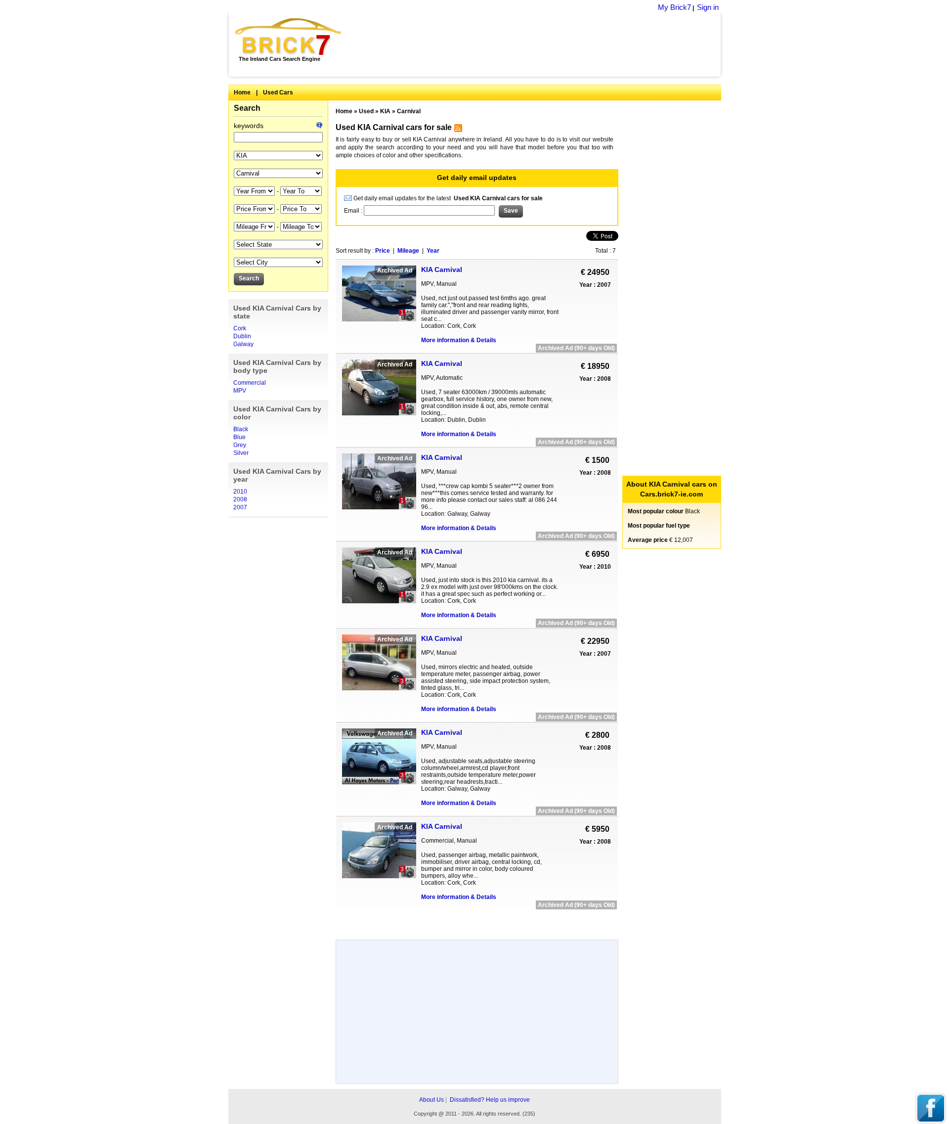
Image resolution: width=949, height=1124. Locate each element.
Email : (354, 210)
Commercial (249, 382)
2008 (240, 499)
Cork (239, 328)
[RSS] (457, 130)
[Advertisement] (536, 44)
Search (247, 108)
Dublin (242, 336)
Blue (239, 437)
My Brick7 (674, 7)
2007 (240, 507)
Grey (239, 445)
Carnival (409, 111)
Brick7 (289, 36)
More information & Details (458, 340)
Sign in (708, 7)
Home (242, 92)
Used (366, 111)
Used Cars (278, 92)
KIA (385, 111)
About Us (431, 1099)
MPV (239, 390)
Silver (241, 453)
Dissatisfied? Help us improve (490, 1099)
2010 (240, 491)
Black (240, 429)
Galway (243, 344)
